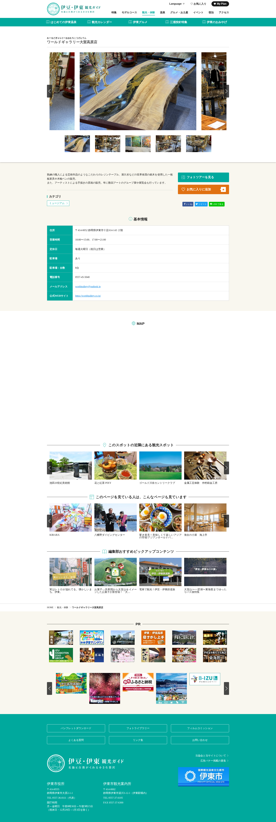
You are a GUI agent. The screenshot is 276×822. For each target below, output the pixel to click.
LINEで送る (218, 204)
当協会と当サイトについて (210, 755)
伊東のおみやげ (217, 22)
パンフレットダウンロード (76, 728)
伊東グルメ (140, 22)
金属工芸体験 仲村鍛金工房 (200, 483)
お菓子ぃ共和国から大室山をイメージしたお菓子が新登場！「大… (115, 590)
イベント (198, 12)
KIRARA (55, 535)
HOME (50, 607)
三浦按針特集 (178, 22)
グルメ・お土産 (179, 12)
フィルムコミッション (200, 728)
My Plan (221, 3)
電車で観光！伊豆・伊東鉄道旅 (157, 589)
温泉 (162, 12)
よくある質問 (76, 740)
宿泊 (211, 12)
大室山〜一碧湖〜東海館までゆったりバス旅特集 (205, 590)
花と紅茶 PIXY (102, 483)
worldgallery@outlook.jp (88, 286)
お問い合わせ (200, 740)
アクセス (224, 12)
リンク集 (138, 740)
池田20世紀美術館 (60, 483)
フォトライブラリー (138, 728)
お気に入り (200, 3)
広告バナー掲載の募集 (213, 760)
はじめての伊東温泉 (64, 22)
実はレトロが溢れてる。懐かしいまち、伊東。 (71, 590)
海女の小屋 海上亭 (195, 535)
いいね (189, 204)
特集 (114, 12)
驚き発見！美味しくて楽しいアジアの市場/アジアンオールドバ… (160, 536)
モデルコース (129, 12)
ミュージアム (57, 203)
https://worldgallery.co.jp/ (88, 295)
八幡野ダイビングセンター (109, 535)
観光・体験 (148, 12)
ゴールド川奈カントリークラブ (157, 483)
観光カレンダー (102, 22)
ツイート (202, 204)
